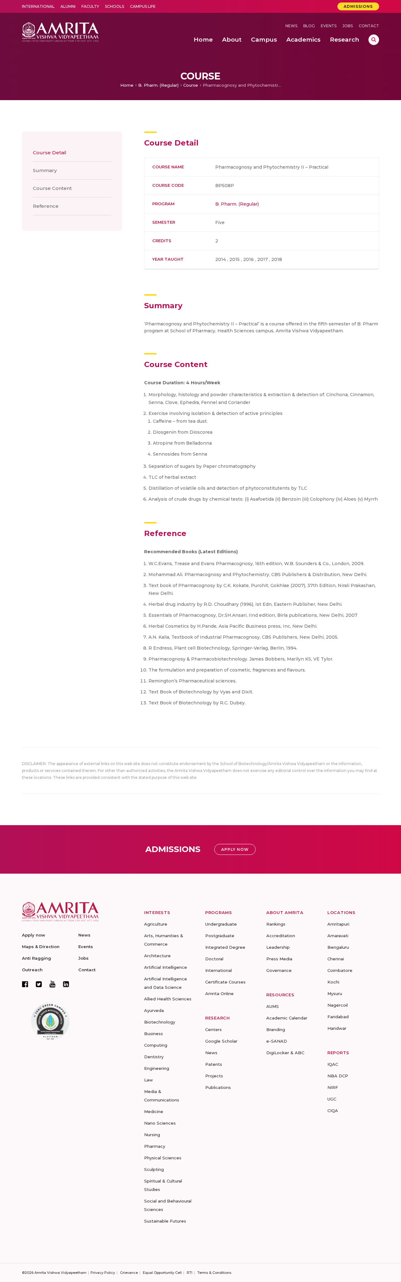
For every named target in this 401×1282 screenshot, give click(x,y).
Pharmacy (154, 1146)
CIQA (332, 1110)
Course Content (52, 188)
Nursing (152, 1134)
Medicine (153, 1111)
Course (190, 85)
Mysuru (334, 993)
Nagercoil (337, 1005)
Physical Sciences (162, 1157)
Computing (155, 1045)
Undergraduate (221, 924)
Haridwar (336, 1028)
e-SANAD (276, 1041)
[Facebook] (25, 984)
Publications (218, 1087)
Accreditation (280, 935)
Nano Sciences (160, 1123)
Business (153, 1033)
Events (328, 25)
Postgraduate (219, 935)
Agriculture (155, 924)
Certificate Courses (225, 981)
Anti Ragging (36, 958)
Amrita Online (219, 993)
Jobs (347, 25)
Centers (213, 1029)
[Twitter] (39, 984)
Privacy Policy (103, 1272)
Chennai (335, 958)
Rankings (275, 924)
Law (148, 1079)
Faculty (90, 6)
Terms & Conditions (214, 1272)
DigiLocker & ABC (285, 1052)
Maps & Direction (41, 946)
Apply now (33, 934)
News (291, 25)
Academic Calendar (286, 1017)
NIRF (332, 1087)
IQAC (332, 1064)
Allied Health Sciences (167, 998)
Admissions (358, 6)
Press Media (279, 958)
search (373, 39)
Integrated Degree (225, 947)
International (38, 6)
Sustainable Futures (165, 1220)
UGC (331, 1098)
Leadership (278, 947)
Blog (309, 25)
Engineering (156, 1068)
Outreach (32, 969)
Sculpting (154, 1169)
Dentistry (154, 1056)
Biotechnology (159, 1021)
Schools (114, 6)
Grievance (129, 1272)
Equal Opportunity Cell (162, 1272)
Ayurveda (154, 1010)
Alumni (68, 6)
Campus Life (143, 6)
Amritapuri (338, 924)
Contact (369, 25)
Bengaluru (338, 947)
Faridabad (338, 1016)
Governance (279, 970)
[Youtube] (52, 984)
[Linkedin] (66, 984)
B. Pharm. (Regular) (158, 85)
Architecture (157, 955)
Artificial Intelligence (165, 967)
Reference (46, 206)
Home (126, 85)
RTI (189, 1272)
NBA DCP (337, 1075)
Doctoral (214, 958)
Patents (213, 1064)
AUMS (272, 1006)
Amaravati (337, 935)
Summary (45, 170)
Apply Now (235, 849)
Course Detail (49, 153)
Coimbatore (339, 970)
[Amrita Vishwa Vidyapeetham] (60, 31)
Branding (275, 1029)
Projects (214, 1075)
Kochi (333, 981)
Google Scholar (221, 1041)
